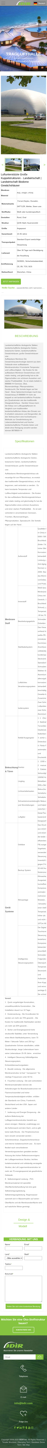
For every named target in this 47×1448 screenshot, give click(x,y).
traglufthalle (34, 61)
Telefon (8, 1264)
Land (7, 1254)
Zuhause (11, 61)
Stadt (26, 1254)
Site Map (26, 1444)
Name (8, 1244)
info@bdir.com (23, 1403)
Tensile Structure (9, 1442)
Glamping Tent (24, 1442)
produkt (21, 61)
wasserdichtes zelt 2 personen (29, 288)
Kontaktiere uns (23, 1330)
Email (27, 1244)
